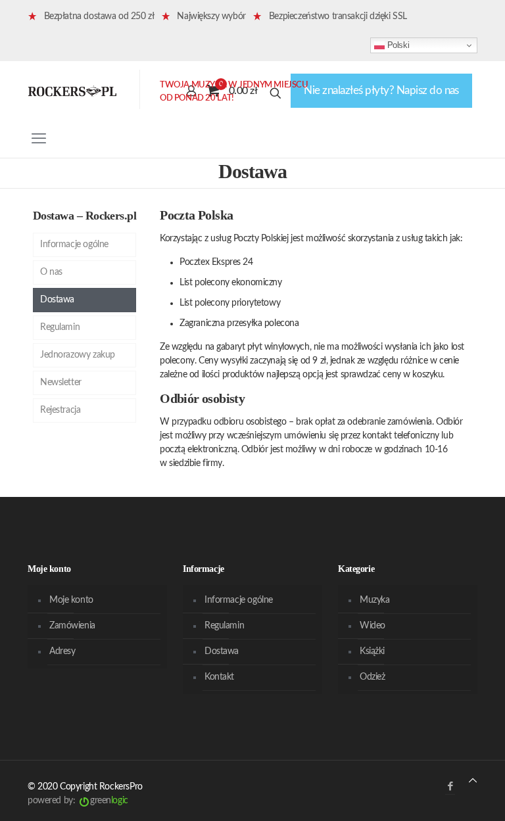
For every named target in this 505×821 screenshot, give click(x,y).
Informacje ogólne (74, 244)
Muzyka (374, 600)
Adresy (62, 651)
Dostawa (57, 299)
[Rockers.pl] (72, 90)
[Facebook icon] (450, 786)
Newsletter (61, 382)
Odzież (372, 677)
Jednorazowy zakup (77, 355)
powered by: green (78, 800)
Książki (372, 651)
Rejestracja (60, 410)
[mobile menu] (39, 139)
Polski (397, 45)
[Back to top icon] (472, 781)
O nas (51, 272)
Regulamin (60, 327)
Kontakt (219, 677)
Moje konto (71, 600)
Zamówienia (72, 625)
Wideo (372, 625)
